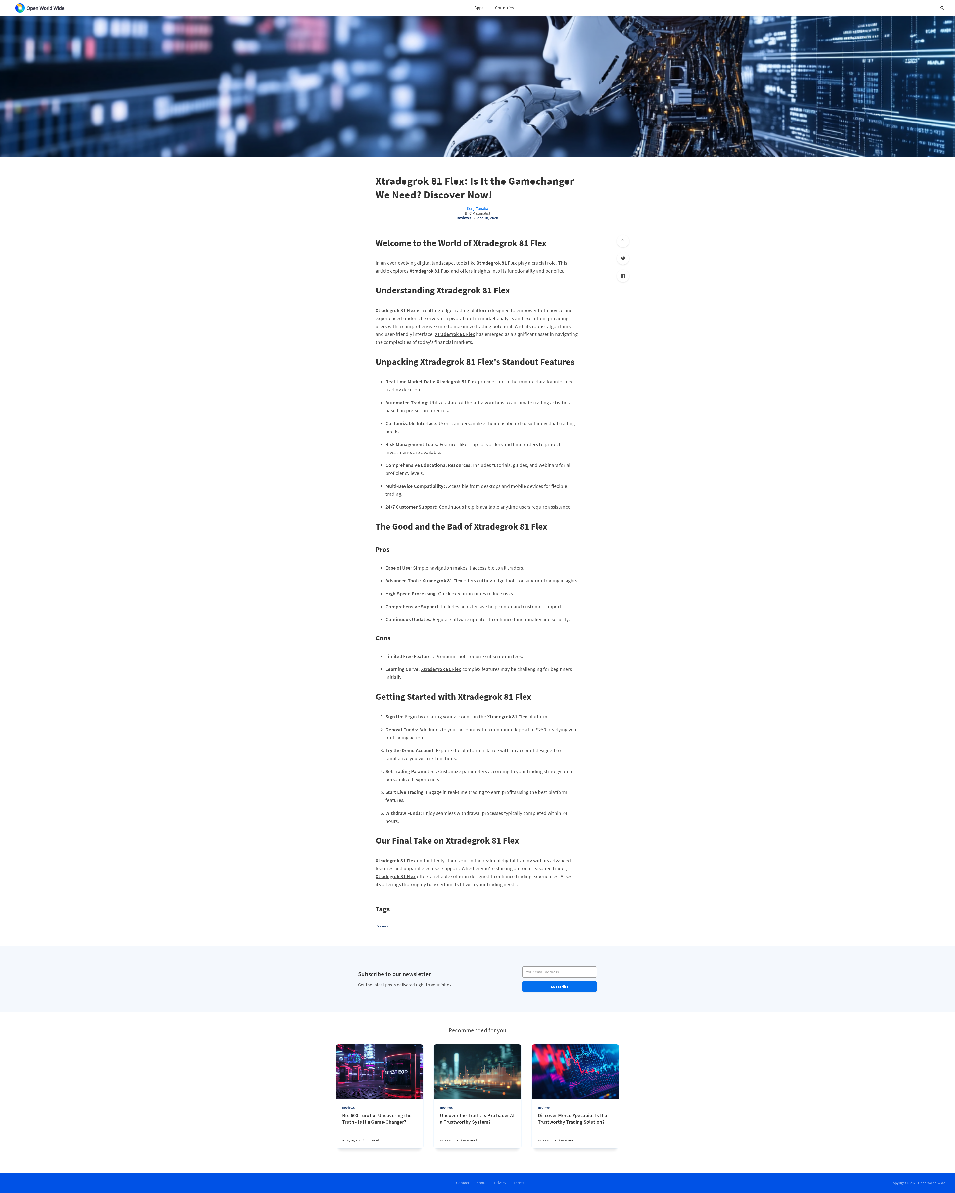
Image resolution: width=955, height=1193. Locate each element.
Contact (462, 1182)
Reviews (464, 217)
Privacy (500, 1182)
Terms (519, 1182)
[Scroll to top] (623, 241)
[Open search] (942, 8)
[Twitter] (623, 258)
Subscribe (559, 986)
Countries (504, 8)
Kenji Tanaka (477, 208)
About (482, 1182)
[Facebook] (623, 276)
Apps (479, 8)
